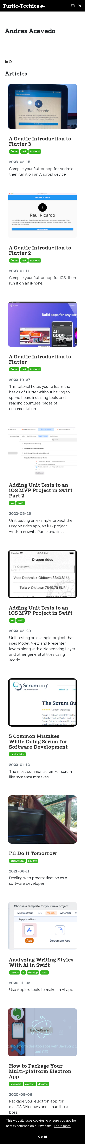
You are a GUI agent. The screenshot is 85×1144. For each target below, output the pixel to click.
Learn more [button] (62, 1126)
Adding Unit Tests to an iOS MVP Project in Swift (41, 610)
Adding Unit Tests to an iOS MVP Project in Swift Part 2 (41, 490)
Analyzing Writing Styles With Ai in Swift (41, 962)
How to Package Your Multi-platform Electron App (40, 1071)
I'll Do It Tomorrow (33, 853)
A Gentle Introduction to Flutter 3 (40, 141)
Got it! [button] (42, 1136)
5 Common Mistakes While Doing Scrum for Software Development (38, 741)
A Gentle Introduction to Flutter (40, 359)
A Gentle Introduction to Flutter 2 (40, 250)
